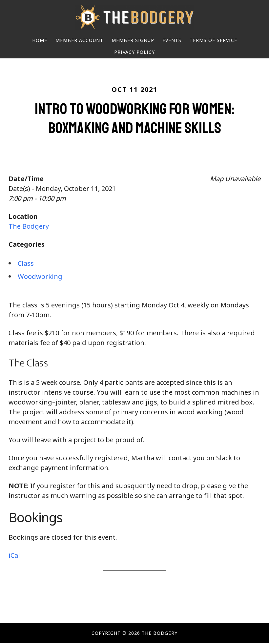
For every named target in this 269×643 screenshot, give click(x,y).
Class (26, 263)
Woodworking (40, 276)
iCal (14, 555)
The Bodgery (134, 17)
